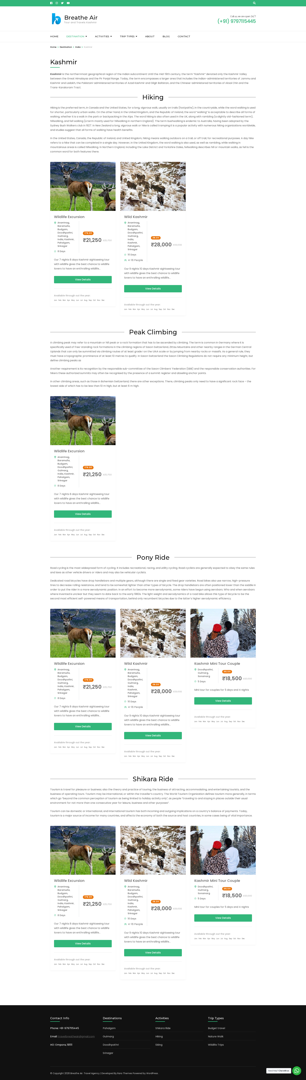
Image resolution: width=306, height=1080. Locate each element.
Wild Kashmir (136, 216)
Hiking (159, 1036)
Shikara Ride (163, 1028)
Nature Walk (215, 1036)
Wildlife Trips (216, 1045)
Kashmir (69, 239)
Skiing (158, 1045)
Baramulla (64, 226)
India (60, 239)
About (150, 36)
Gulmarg (63, 236)
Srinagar (62, 246)
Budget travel (216, 1028)
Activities (102, 36)
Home (54, 36)
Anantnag (63, 222)
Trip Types (127, 36)
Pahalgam (63, 242)
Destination (75, 36)
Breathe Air (81, 17)
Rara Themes (124, 1073)
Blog (166, 36)
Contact (184, 36)
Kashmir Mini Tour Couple (217, 663)
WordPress (152, 1073)
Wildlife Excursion (69, 216)
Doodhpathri (65, 232)
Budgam (62, 229)
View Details (83, 279)
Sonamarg (204, 676)
